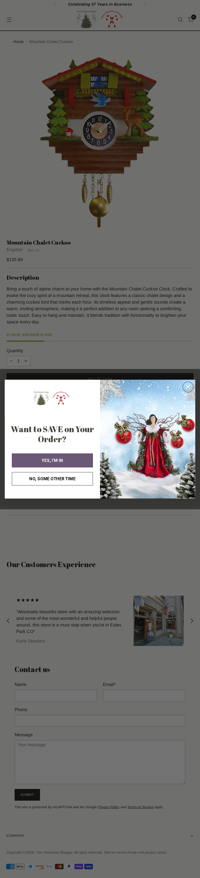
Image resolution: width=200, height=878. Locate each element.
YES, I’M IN (52, 460)
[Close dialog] (188, 386)
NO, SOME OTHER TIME (52, 478)
